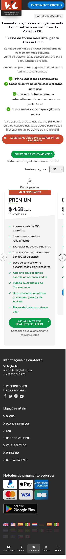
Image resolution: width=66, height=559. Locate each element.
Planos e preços (18, 423)
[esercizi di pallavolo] (42, 530)
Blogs (10, 416)
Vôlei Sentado (16, 445)
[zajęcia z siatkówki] (35, 530)
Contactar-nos (17, 460)
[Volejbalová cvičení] (21, 536)
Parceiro (12, 452)
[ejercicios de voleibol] (21, 524)
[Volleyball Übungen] (42, 524)
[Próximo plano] (62, 257)
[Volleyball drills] (6, 524)
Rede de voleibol (18, 438)
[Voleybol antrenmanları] (57, 530)
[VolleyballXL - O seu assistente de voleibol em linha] (20, 8)
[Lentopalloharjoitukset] (6, 536)
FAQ (8, 431)
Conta (46, 16)
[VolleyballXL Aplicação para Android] (20, 506)
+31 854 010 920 (16, 374)
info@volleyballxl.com (19, 370)
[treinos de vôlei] (21, 530)
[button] (8, 548)
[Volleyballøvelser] (50, 530)
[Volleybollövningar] (13, 536)
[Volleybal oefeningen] (35, 524)
